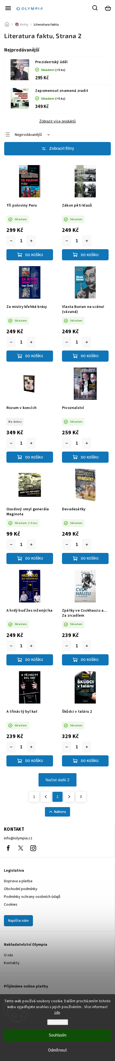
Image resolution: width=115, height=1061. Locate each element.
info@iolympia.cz (18, 838)
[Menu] (8, 8)
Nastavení (57, 1022)
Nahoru (60, 812)
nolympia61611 (20, 848)
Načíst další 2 (57, 780)
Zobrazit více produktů (57, 121)
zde (57, 1012)
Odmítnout (57, 1050)
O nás (8, 955)
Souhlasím (57, 1035)
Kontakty (12, 963)
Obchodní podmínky (20, 889)
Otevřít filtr (57, 148)
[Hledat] (95, 8)
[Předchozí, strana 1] (46, 797)
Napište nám (18, 920)
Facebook (8, 848)
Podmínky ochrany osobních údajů (32, 897)
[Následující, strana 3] (69, 797)
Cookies (10, 904)
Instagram (33, 848)
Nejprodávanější (28, 135)
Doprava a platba (18, 881)
